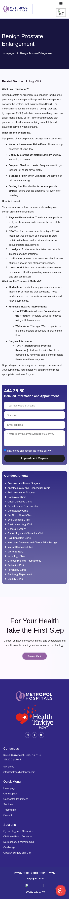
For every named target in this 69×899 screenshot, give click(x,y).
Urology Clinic (33, 81)
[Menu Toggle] (61, 3)
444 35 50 (14, 390)
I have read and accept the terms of (30, 450)
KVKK (49, 450)
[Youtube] (41, 735)
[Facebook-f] (34, 735)
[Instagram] (27, 735)
